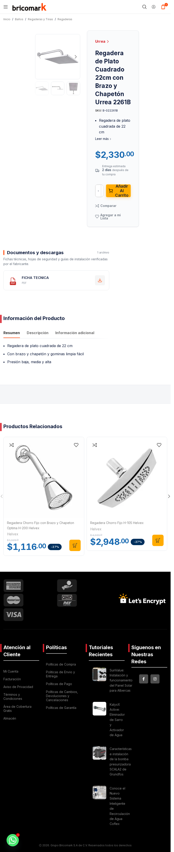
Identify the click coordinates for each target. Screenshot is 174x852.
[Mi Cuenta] (153, 6)
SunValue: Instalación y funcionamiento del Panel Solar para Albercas (121, 680)
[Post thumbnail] (99, 681)
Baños (19, 19)
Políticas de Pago (59, 684)
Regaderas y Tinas (40, 19)
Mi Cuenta (10, 671)
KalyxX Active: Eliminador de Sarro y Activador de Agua (117, 720)
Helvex (12, 534)
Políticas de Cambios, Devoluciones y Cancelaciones (62, 696)
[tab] (11, 333)
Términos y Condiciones (12, 696)
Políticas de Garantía (61, 708)
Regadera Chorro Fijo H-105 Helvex (117, 523)
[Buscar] (144, 6)
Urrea (100, 41)
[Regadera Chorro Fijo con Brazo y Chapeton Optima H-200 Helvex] (44, 477)
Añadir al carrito (121, 190)
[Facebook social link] (143, 678)
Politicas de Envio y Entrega (60, 674)
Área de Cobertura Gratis (17, 709)
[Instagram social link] (155, 678)
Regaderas (65, 19)
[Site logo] (29, 6)
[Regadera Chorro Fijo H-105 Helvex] (127, 477)
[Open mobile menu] (5, 6)
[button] (39, 56)
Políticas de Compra (61, 664)
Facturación (12, 679)
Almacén (9, 718)
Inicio (6, 19)
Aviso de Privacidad (18, 687)
